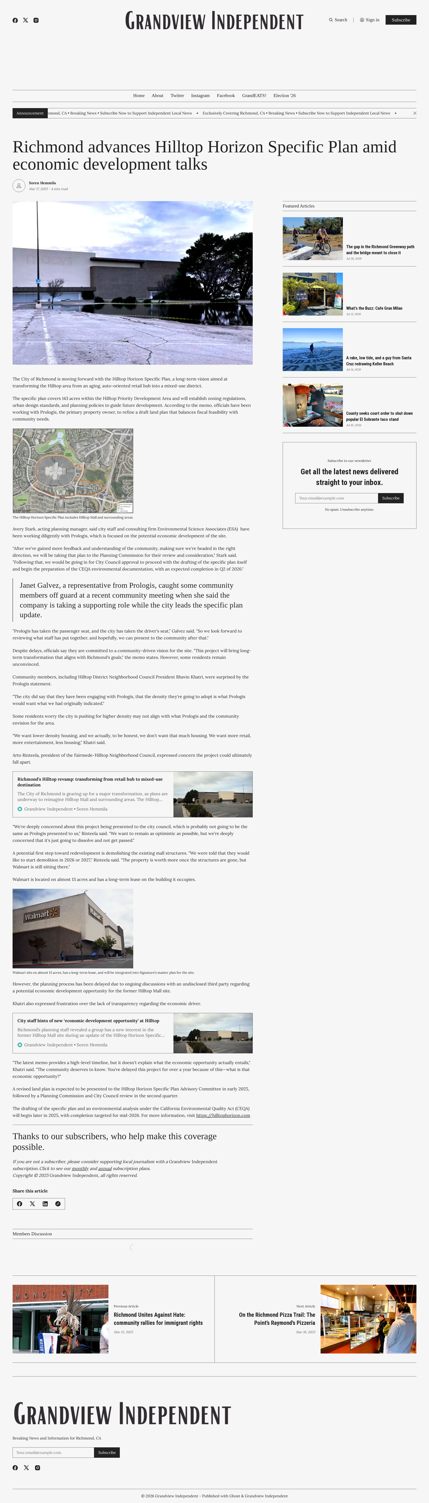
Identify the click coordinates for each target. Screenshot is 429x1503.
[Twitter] (25, 20)
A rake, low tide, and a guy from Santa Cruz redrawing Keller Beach (378, 360)
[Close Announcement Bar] (414, 113)
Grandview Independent (176, 1495)
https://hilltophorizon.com (223, 1115)
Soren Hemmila (42, 183)
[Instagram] (36, 20)
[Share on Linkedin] (45, 1203)
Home (139, 95)
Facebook (226, 95)
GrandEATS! (254, 95)
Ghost (234, 1495)
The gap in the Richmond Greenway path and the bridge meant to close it (380, 249)
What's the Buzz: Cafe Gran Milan (374, 308)
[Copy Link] (57, 1203)
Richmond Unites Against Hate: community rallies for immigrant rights (158, 1318)
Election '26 (284, 95)
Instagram (200, 95)
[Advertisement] (214, 64)
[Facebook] (15, 20)
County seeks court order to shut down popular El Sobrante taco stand (379, 416)
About (157, 95)
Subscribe (401, 19)
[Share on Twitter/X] (32, 1203)
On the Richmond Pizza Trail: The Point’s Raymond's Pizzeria (277, 1318)
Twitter (177, 95)
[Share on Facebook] (19, 1203)
